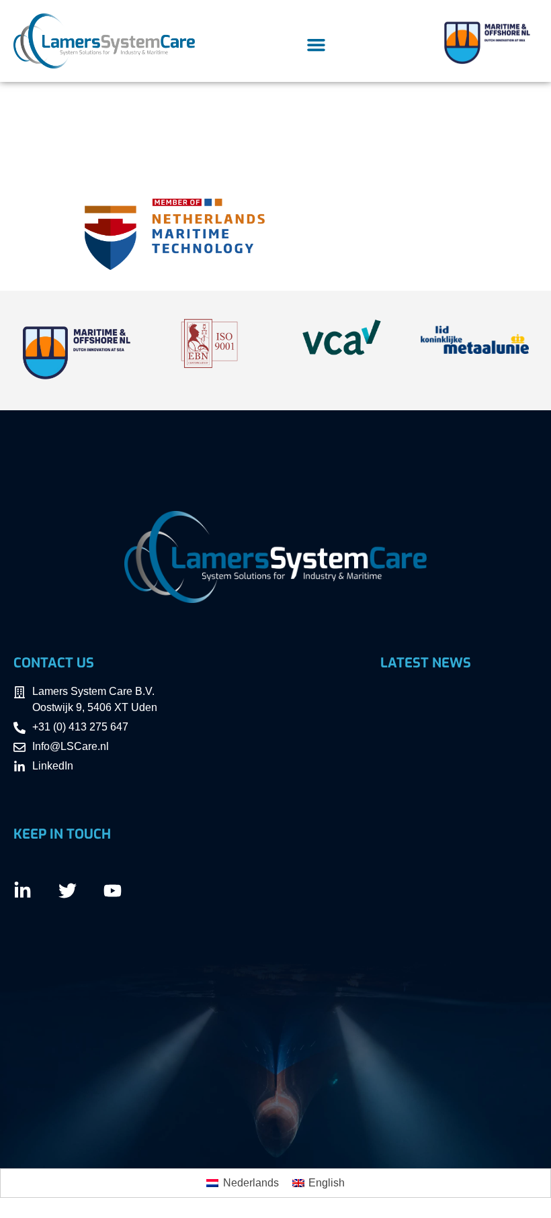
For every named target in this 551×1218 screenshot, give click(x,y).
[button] (316, 45)
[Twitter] (67, 891)
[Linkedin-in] (22, 891)
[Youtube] (112, 891)
